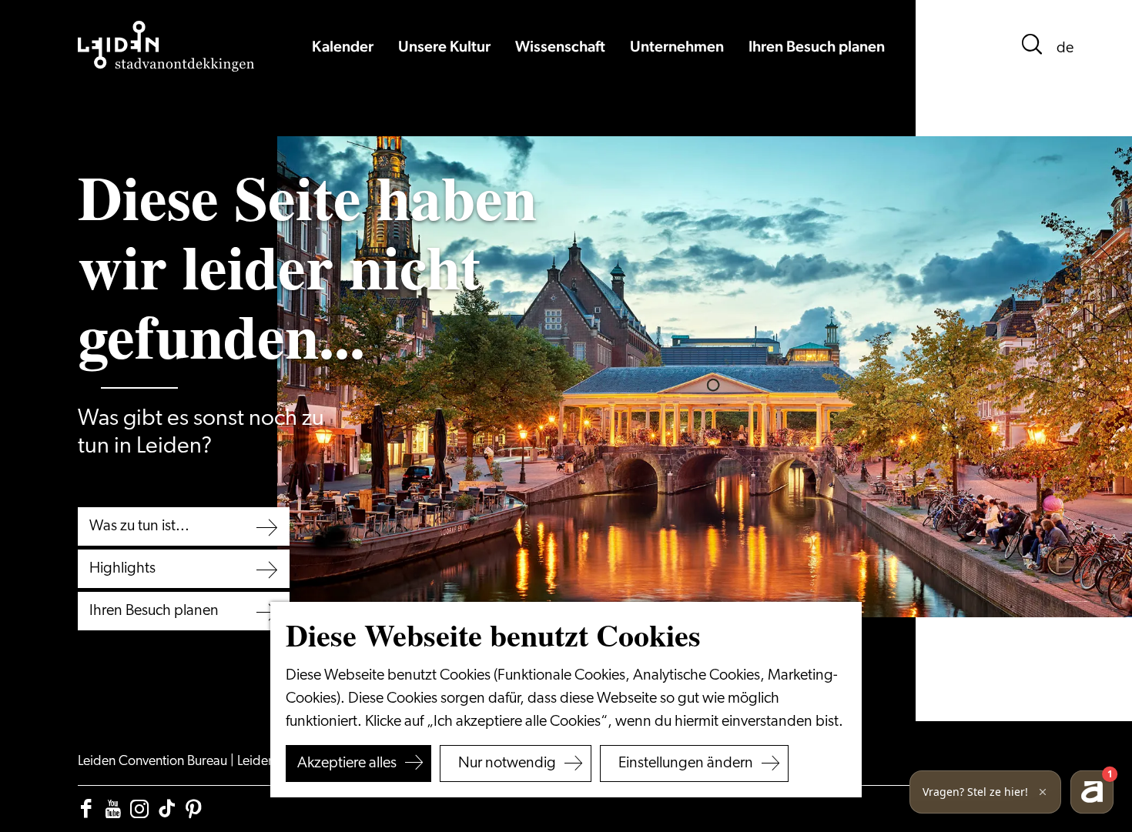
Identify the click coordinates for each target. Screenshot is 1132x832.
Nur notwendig (507, 763)
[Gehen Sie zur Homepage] (166, 46)
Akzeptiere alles (347, 763)
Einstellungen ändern (685, 763)
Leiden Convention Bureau (154, 762)
